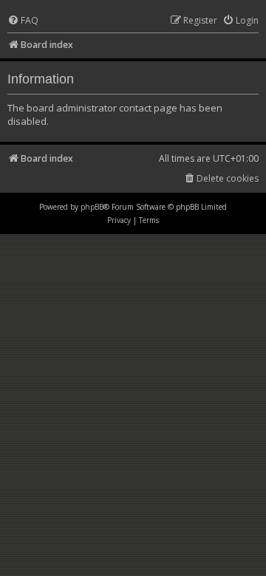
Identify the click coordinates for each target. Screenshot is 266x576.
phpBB (92, 207)
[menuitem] (22, 21)
